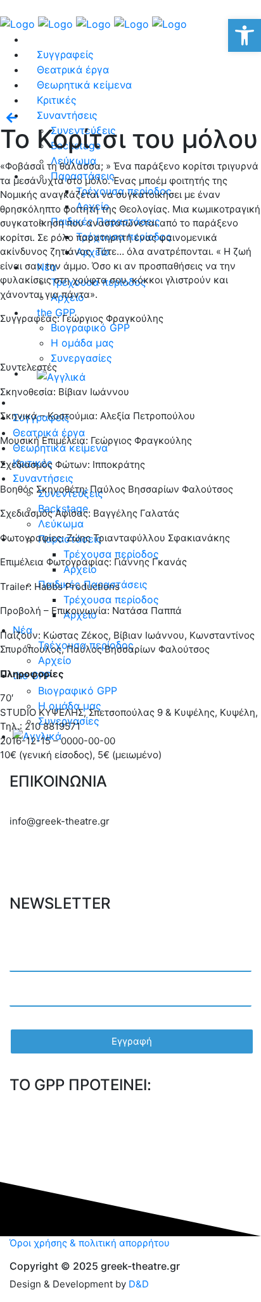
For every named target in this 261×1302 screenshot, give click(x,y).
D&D (139, 1284)
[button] (244, 35)
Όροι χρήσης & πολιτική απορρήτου (90, 1243)
